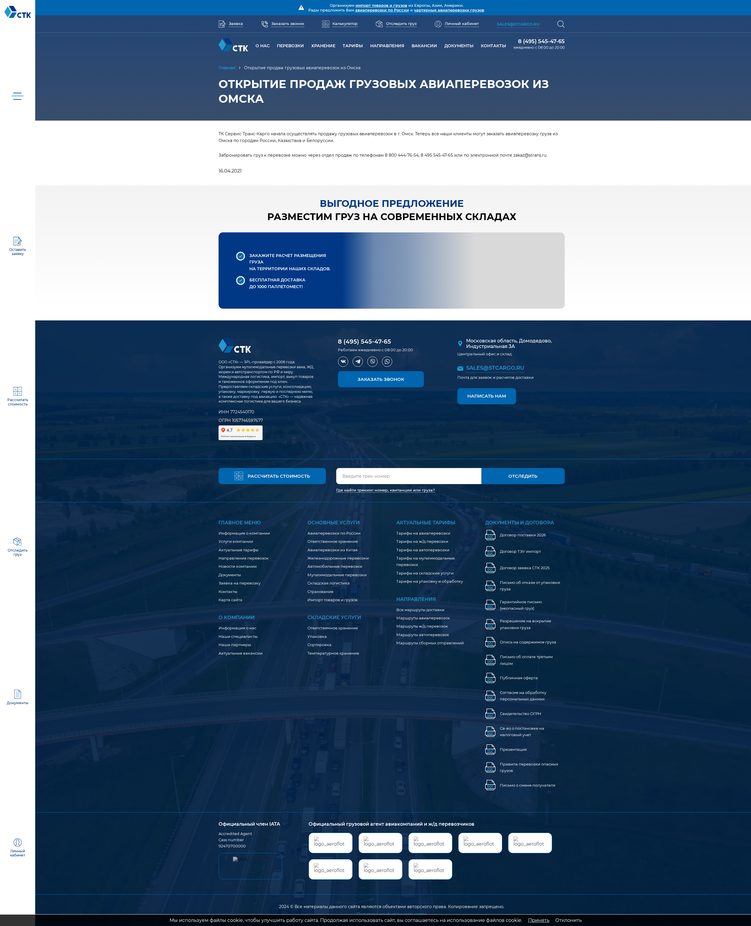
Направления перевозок (244, 558)
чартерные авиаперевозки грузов (449, 10)
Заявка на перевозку (240, 583)
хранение (323, 45)
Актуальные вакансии (241, 653)
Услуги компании (236, 541)
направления (387, 45)
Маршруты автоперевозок (422, 634)
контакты (493, 45)
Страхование (320, 591)
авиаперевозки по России (382, 10)
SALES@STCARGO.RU (495, 368)
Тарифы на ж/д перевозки (422, 541)
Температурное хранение (333, 653)
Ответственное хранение (332, 541)
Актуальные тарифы (238, 550)
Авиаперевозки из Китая (332, 550)
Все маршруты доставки (420, 609)
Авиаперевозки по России (334, 533)
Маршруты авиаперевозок (423, 618)
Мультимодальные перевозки (337, 574)
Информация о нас (237, 628)
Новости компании (238, 566)
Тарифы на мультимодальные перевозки (425, 561)
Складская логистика (328, 583)
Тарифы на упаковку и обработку (429, 581)
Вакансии (424, 45)
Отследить (522, 476)
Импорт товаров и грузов (332, 599)
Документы (458, 45)
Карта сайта (230, 599)
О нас (263, 45)
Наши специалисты (238, 636)
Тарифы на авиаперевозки (423, 533)
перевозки (290, 45)
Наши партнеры (235, 644)
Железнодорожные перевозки (338, 558)
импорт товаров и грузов (381, 5)
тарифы (353, 45)
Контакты (228, 591)
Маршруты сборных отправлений (430, 643)
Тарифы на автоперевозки (422, 550)
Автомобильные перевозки (334, 566)
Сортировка (319, 644)
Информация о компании (244, 533)
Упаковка (317, 636)
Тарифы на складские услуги (425, 573)
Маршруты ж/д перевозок (422, 626)
